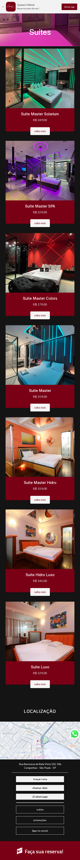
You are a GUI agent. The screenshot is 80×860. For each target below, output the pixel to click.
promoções (40, 820)
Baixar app (69, 6)
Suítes (40, 809)
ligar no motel (40, 830)
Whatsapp (41, 796)
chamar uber (40, 787)
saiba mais (40, 131)
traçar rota (40, 779)
